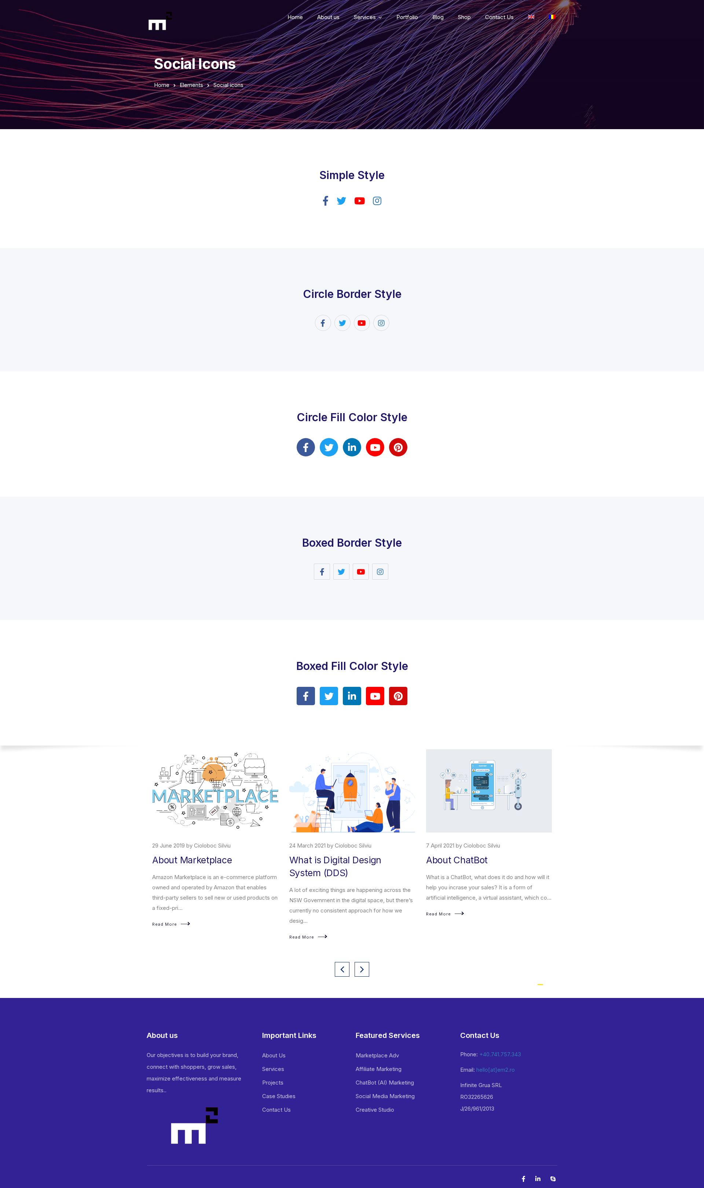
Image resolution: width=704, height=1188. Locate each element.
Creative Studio (375, 1109)
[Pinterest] (398, 447)
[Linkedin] (352, 447)
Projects (272, 1082)
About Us (274, 1055)
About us (328, 17)
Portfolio (407, 17)
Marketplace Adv (377, 1055)
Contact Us (499, 17)
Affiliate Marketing (379, 1068)
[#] (552, 18)
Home (295, 17)
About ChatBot (457, 860)
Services (365, 17)
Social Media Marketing (385, 1096)
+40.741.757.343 (500, 1054)
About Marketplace (192, 860)
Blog (438, 17)
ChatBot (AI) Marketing (385, 1082)
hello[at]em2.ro (495, 1069)
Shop (464, 17)
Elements (191, 84)
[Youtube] (375, 447)
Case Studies (279, 1096)
